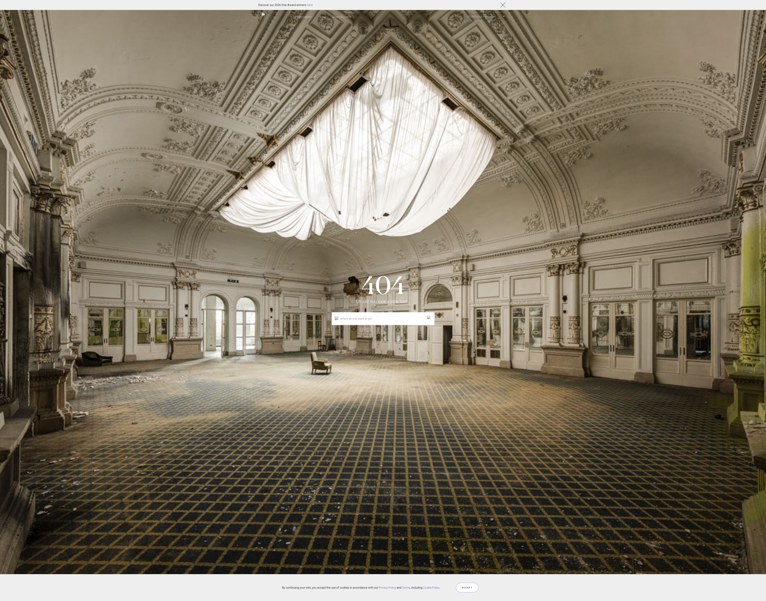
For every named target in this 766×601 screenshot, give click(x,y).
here (310, 5)
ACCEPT (467, 587)
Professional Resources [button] (482, 16)
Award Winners (341, 17)
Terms (406, 587)
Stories (322, 17)
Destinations (304, 17)
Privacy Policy (387, 587)
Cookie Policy (431, 587)
